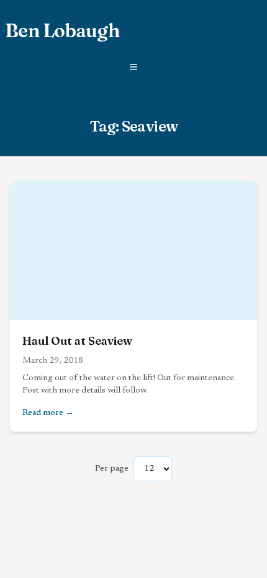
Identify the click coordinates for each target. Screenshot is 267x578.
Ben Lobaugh (62, 31)
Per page (112, 469)
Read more (92, 412)
